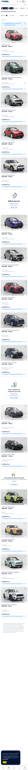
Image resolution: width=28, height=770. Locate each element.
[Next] (25, 35)
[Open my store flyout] (17, 1)
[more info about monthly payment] (9, 54)
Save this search (8, 23)
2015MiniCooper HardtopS (8, 539)
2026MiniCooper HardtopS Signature (10, 572)
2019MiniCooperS (6, 232)
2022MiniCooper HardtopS (8, 175)
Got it (4, 762)
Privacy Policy (7, 757)
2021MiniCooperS (6, 422)
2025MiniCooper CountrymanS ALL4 (10, 330)
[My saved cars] (20, 1)
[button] (5, 8)
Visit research (14, 484)
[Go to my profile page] (24, 1)
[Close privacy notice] (19, 752)
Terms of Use (5, 759)
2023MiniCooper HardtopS (8, 142)
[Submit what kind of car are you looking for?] (25, 4)
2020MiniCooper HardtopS (8, 297)
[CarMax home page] (6, 1)
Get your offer (14, 207)
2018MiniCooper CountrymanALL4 (10, 265)
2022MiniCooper (6, 44)
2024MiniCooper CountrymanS (9, 604)
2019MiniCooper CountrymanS (9, 362)
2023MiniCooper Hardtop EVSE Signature (11, 77)
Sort (13, 15)
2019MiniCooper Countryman (9, 110)
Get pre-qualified (14, 398)
